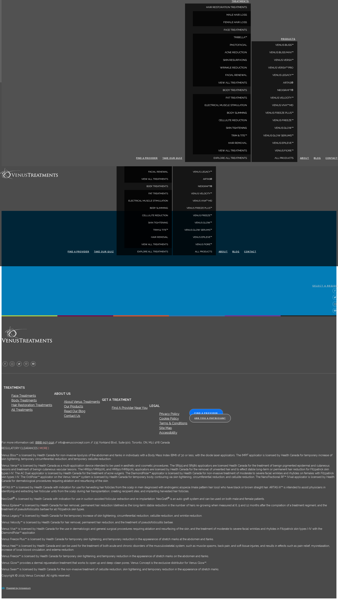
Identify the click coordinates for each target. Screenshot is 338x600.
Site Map (165, 428)
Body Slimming (159, 208)
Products (288, 39)
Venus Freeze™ (202, 215)
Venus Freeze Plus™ (199, 208)
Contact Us (72, 416)
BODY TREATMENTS (157, 186)
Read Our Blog (74, 411)
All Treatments (22, 410)
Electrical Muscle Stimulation (148, 200)
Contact (250, 251)
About (223, 251)
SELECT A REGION (325, 286)
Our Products (73, 406)
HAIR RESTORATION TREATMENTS (226, 7)
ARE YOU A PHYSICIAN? (210, 418)
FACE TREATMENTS (235, 29)
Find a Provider (78, 251)
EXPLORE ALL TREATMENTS (152, 251)
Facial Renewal (158, 171)
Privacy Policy (169, 414)
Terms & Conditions (173, 423)
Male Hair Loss (237, 14)
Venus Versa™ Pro (280, 67)
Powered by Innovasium (18, 588)
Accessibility (168, 432)
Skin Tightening (158, 222)
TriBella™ (240, 37)
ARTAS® (207, 179)
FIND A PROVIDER (206, 413)
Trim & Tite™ (160, 229)
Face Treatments (23, 396)
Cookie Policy (169, 418)
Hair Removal (159, 237)
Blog (235, 251)
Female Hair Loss (235, 22)
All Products (203, 251)
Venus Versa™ (283, 59)
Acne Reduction (236, 52)
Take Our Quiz (104, 251)
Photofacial (238, 44)
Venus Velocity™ (201, 193)
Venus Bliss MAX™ (281, 52)
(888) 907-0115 (44, 442)
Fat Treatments (158, 193)
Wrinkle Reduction (233, 67)
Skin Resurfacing (235, 59)
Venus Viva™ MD (202, 200)
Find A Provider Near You (129, 408)
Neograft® (205, 186)
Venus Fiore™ (203, 244)
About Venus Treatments (82, 402)
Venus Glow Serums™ (198, 229)
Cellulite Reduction (155, 215)
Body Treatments (24, 400)
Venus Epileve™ (202, 237)
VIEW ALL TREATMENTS (154, 179)
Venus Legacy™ (202, 171)
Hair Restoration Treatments (31, 405)
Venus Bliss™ (284, 44)
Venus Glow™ (203, 222)
